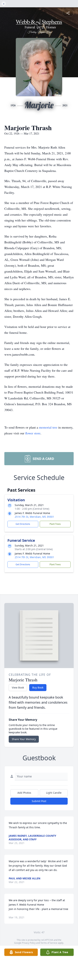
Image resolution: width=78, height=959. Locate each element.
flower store (32, 433)
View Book (18, 687)
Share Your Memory (24, 739)
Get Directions (23, 524)
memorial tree (48, 427)
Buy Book (37, 687)
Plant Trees (55, 524)
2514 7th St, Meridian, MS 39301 (34, 516)
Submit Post (39, 801)
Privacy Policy (29, 942)
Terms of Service (48, 942)
